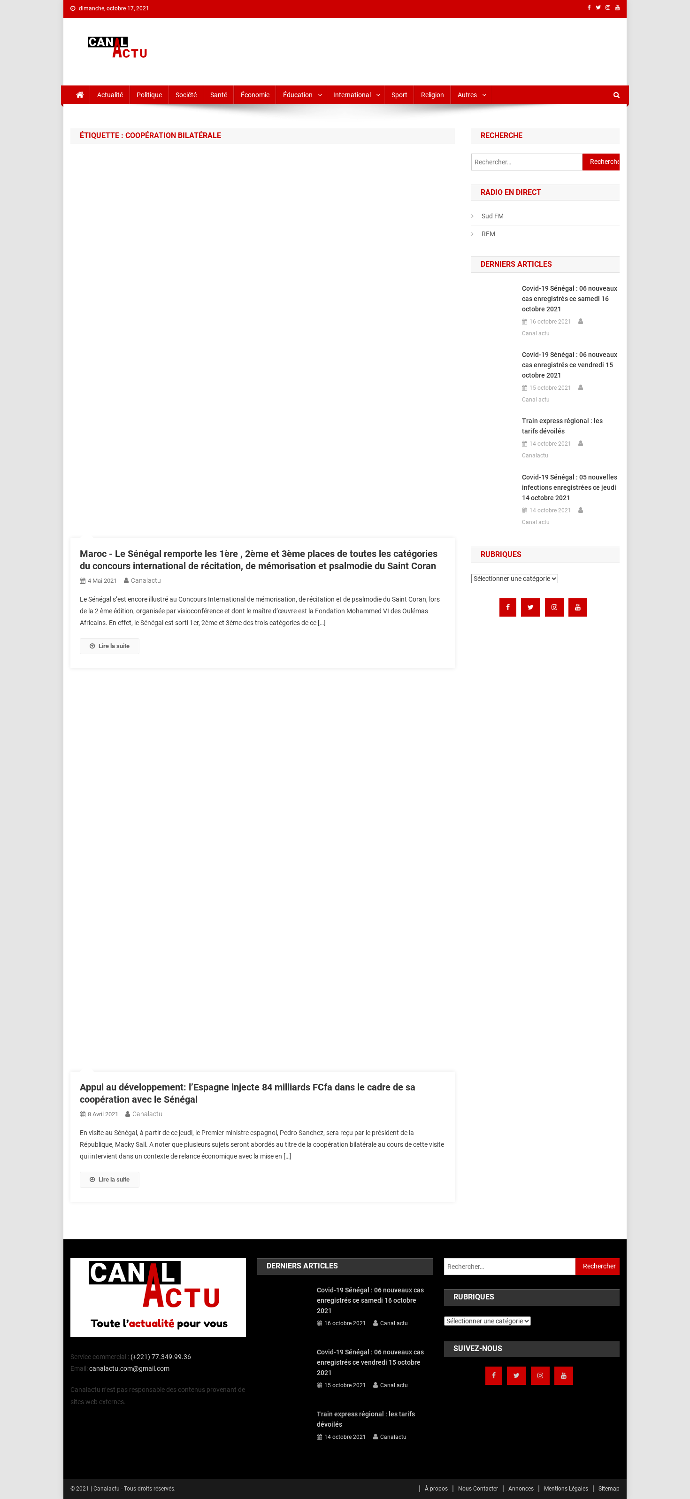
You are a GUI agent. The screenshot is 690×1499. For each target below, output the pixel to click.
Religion (432, 95)
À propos (436, 1488)
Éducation (298, 95)
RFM (488, 234)
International (352, 95)
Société (186, 95)
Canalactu (146, 580)
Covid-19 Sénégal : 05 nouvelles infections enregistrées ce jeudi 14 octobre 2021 (569, 487)
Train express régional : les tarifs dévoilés (562, 426)
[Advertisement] (449, 49)
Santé (218, 95)
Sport (399, 95)
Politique (149, 95)
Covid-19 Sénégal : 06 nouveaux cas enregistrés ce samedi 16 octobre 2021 (569, 299)
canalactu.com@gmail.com (129, 1368)
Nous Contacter (478, 1488)
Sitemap (609, 1488)
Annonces (521, 1488)
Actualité (110, 95)
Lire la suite (114, 645)
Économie (255, 95)
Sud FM (493, 216)
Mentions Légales (566, 1488)
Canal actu (536, 333)
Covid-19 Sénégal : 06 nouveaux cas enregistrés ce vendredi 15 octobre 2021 (569, 365)
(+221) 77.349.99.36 (160, 1356)
